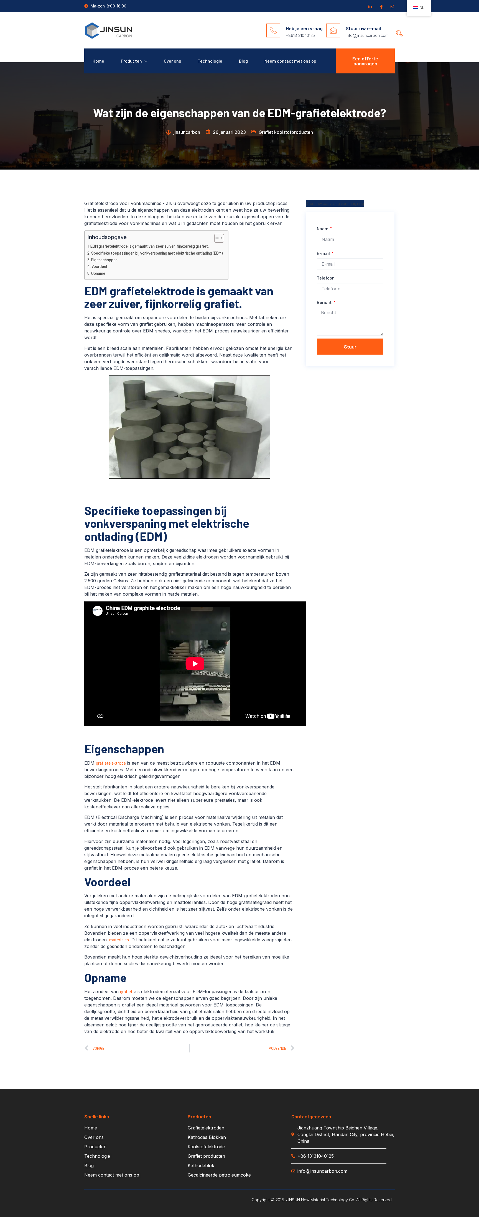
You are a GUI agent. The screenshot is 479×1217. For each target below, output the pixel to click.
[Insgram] (392, 6)
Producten (131, 60)
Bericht (325, 302)
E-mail (324, 253)
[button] (397, 28)
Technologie (210, 60)
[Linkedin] (370, 6)
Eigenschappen (104, 259)
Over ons (172, 60)
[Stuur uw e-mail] (333, 30)
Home (98, 60)
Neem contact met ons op (290, 60)
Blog (243, 60)
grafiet (126, 991)
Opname (98, 273)
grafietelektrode (111, 762)
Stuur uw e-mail (363, 28)
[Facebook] (381, 6)
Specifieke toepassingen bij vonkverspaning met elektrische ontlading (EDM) (157, 253)
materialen (119, 939)
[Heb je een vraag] (273, 30)
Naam (323, 228)
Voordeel (99, 266)
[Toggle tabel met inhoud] (216, 238)
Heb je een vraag (304, 28)
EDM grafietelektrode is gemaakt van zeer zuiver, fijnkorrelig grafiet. (149, 246)
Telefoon (326, 277)
